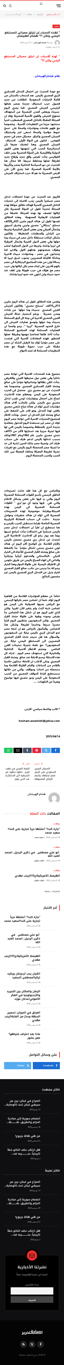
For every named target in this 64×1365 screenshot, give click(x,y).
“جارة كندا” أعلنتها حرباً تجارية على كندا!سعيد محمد (34, 830)
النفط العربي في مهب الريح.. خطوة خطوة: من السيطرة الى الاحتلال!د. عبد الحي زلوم (17, 773)
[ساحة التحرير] (32, 5)
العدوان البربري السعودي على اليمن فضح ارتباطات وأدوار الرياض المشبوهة (45, 773)
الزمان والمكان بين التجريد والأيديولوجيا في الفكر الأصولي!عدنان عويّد (23, 995)
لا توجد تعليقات (51, 47)
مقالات (56, 26)
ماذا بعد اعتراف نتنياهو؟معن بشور (24, 1035)
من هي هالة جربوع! (27, 1136)
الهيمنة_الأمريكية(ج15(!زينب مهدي (37, 875)
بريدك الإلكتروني (32, 1285)
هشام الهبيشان (39, 43)
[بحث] (5, 5)
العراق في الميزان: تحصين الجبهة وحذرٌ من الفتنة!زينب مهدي (22, 1016)
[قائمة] (58, 5)
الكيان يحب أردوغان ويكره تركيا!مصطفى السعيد (23, 975)
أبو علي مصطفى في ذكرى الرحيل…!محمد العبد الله (32, 854)
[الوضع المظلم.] (10, 5)
